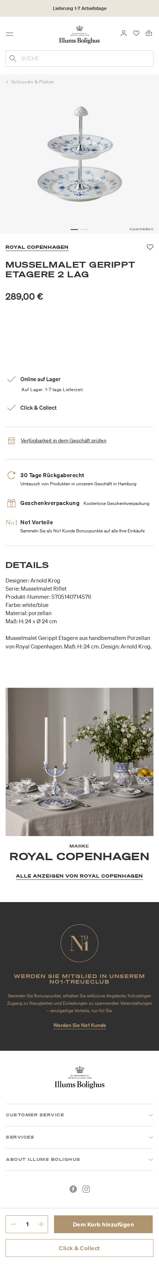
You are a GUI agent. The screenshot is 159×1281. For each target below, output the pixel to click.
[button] (74, 229)
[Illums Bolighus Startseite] (79, 34)
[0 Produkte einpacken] (149, 32)
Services (20, 1137)
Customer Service (35, 1115)
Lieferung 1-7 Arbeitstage (79, 8)
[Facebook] (73, 1189)
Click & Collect (79, 1248)
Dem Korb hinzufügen (103, 1224)
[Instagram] (86, 1189)
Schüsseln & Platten (32, 82)
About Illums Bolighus (43, 1159)
